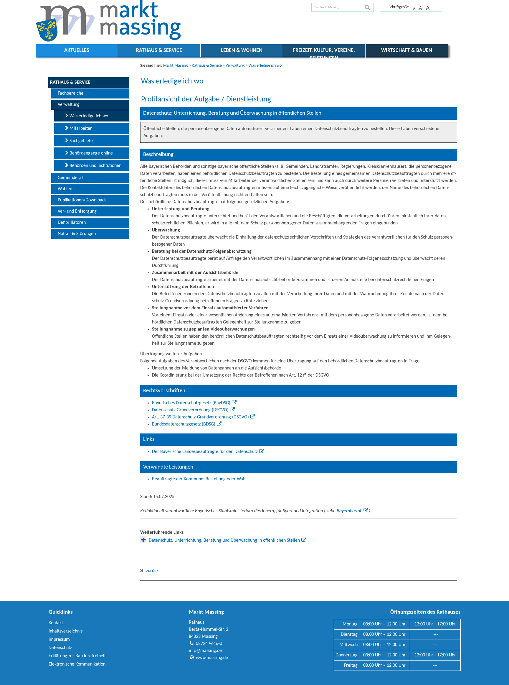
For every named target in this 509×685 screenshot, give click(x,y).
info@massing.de (205, 650)
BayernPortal (349, 511)
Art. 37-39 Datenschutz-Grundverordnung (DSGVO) (200, 417)
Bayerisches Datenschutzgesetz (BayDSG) (191, 403)
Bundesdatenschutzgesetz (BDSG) (183, 424)
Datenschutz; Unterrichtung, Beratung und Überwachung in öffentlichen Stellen (224, 540)
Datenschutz (60, 647)
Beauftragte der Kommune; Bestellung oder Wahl (199, 479)
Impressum (59, 639)
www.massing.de (212, 658)
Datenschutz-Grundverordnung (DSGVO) (190, 410)
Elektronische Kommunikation (77, 664)
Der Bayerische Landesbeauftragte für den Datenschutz (205, 451)
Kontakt (56, 623)
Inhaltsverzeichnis (65, 631)
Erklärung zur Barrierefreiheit (77, 656)
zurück (150, 571)
